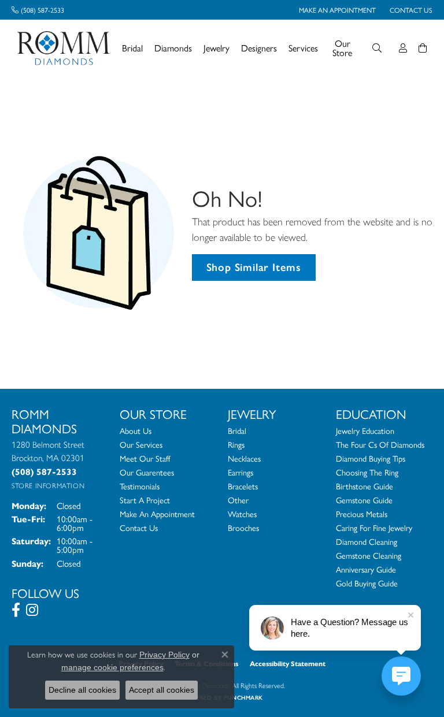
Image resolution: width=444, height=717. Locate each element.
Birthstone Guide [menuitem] (364, 486)
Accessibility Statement (287, 663)
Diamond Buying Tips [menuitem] (370, 458)
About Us (135, 430)
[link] (38, 10)
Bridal (132, 47)
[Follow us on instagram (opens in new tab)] (32, 610)
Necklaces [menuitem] (244, 458)
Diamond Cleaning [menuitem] (366, 541)
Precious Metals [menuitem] (361, 513)
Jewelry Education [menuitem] (365, 430)
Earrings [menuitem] (240, 472)
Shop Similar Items (253, 267)
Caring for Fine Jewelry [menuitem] (374, 527)
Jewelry (217, 47)
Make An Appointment (157, 513)
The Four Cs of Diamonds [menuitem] (380, 444)
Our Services (141, 444)
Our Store (342, 47)
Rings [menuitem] (236, 444)
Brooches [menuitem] (243, 527)
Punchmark (243, 697)
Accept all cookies (161, 689)
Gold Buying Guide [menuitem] (367, 583)
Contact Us (139, 527)
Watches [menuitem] (242, 513)
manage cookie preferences (112, 667)
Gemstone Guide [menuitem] (364, 500)
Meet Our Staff (145, 458)
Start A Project (145, 500)
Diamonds (173, 47)
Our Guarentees (147, 472)
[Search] (377, 48)
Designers (259, 47)
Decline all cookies (82, 689)
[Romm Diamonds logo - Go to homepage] (67, 48)
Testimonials (140, 486)
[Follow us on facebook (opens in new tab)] (16, 610)
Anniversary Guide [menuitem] (366, 569)
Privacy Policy (164, 654)
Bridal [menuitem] (237, 430)
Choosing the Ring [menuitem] (367, 472)
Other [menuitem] (238, 500)
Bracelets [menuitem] (243, 486)
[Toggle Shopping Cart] (423, 48)
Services (303, 47)
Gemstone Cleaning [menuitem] (368, 555)
